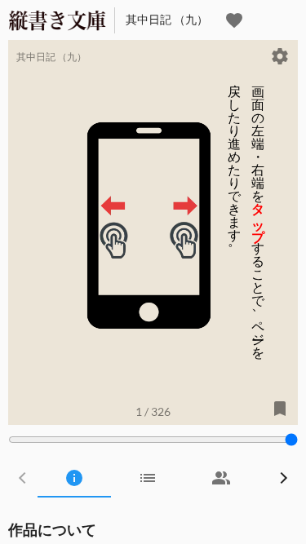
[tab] (74, 478)
